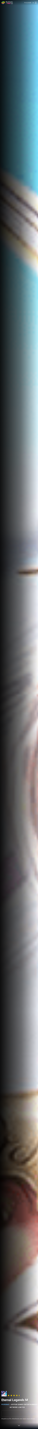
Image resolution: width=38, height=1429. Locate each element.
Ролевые (5, 1404)
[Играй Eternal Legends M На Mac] (19, 1413)
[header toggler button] (36, 3)
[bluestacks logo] (7, 3)
